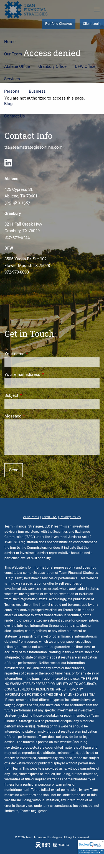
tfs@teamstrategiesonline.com (33, 147)
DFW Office (85, 66)
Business (37, 91)
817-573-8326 (17, 237)
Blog (8, 103)
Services (12, 78)
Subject (31, 395)
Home (10, 41)
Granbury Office (52, 66)
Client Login (92, 24)
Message (32, 416)
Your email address (42, 374)
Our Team (13, 54)
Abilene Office (17, 66)
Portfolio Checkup (58, 24)
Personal (12, 91)
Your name (34, 353)
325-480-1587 (17, 202)
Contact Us (14, 116)
